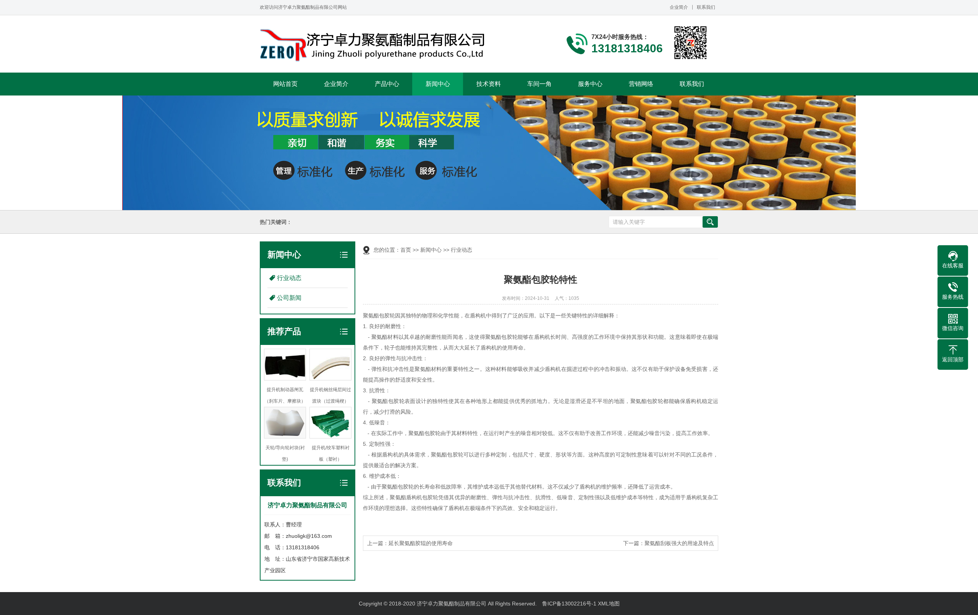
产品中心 (387, 84)
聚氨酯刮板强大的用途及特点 (679, 543)
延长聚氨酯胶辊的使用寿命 (421, 543)
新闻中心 (438, 84)
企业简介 (679, 7)
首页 (405, 250)
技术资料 (488, 84)
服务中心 (590, 84)
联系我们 (706, 7)
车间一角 (539, 84)
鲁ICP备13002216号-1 (569, 603)
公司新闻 (289, 298)
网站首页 (285, 84)
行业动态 (289, 278)
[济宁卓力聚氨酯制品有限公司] (374, 45)
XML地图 (609, 603)
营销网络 (641, 84)
